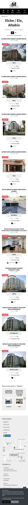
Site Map (5, 432)
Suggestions (6, 422)
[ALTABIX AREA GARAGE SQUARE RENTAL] (14, 52)
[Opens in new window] (14, 450)
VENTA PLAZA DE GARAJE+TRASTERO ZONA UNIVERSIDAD (14, 308)
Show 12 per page (18, 29)
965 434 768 (6, 475)
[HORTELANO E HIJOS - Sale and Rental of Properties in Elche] (14, 4)
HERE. (10, 499)
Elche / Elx (13, 68)
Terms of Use (6, 424)
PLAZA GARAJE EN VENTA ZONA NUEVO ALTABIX (14, 190)
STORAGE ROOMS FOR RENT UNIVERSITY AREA (14, 269)
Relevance (8, 29)
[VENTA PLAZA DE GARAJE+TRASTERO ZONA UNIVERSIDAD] (14, 323)
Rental (17, 66)
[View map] (15, 32)
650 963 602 (6, 480)
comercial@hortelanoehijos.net (11, 485)
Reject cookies (15, 502)
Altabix (17, 68)
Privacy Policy (6, 427)
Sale (17, 218)
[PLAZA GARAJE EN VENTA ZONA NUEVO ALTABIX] (14, 205)
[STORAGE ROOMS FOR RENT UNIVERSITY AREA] (14, 283)
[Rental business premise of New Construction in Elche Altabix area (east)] (14, 244)
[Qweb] (14, 435)
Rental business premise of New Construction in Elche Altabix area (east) (14, 230)
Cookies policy (6, 430)
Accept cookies (6, 502)
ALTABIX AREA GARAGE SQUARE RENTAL (14, 39)
